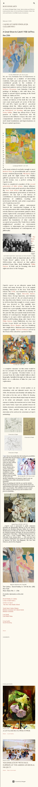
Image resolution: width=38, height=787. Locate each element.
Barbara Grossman (9, 89)
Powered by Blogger (20, 781)
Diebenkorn (9, 110)
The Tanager (33, 239)
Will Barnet (27, 173)
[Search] (34, 3)
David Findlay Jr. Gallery (10, 599)
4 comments (10, 733)
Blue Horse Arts (10, 6)
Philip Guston (7, 321)
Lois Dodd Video (8, 616)
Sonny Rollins (7, 112)
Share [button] (4, 630)
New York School (12, 190)
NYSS (13, 291)
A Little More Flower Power (16, 731)
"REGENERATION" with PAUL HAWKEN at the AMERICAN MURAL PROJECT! (19, 764)
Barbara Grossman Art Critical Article (13, 610)
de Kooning (18, 110)
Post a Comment (11, 770)
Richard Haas (7, 171)
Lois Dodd (6, 614)
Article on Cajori (8, 603)
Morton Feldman (22, 329)
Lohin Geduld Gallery (9, 600)
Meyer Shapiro (16, 325)
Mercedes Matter (28, 294)
